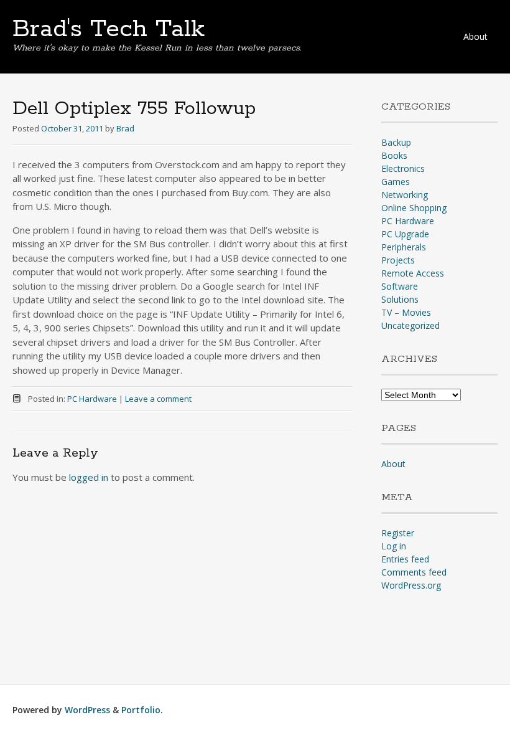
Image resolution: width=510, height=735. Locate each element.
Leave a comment (158, 398)
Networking (404, 195)
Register (397, 533)
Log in (393, 546)
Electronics (403, 168)
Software (399, 286)
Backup (396, 142)
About (475, 36)
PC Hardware (92, 398)
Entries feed (405, 559)
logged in (88, 477)
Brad (125, 128)
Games (395, 181)
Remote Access (412, 273)
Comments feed (414, 572)
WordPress (87, 710)
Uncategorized (410, 325)
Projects (398, 260)
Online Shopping (414, 208)
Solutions (400, 299)
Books (394, 155)
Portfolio (140, 710)
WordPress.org (411, 585)
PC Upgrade (405, 234)
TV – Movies (406, 312)
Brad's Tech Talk (108, 29)
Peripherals (403, 247)
